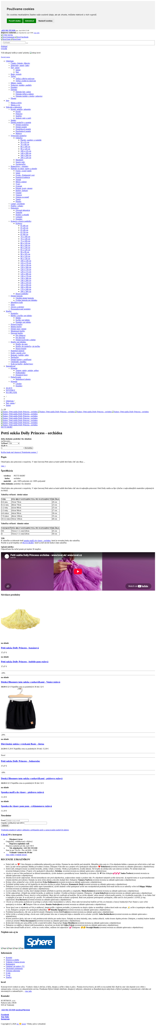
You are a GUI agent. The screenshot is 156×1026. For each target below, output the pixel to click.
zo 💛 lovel (21, 1024)
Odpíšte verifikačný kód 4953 (12, 823)
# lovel (4, 834)
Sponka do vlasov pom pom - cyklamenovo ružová (26, 806)
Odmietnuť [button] (29, 21)
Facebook (5, 1015)
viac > (3, 466)
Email (3, 820)
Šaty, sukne (10, 403)
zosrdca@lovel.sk (23, 1010)
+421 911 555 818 (8, 1010)
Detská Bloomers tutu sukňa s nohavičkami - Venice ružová (30, 682)
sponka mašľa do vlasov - (34, 541)
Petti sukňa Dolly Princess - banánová (20, 648)
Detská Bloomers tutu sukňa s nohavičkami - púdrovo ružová (32, 778)
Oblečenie (10, 401)
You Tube (5, 1017)
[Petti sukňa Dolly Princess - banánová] (20, 641)
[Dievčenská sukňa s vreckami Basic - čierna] (20, 730)
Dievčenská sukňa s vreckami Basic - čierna (22, 744)
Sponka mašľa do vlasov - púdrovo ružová (22, 792)
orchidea (47, 541)
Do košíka (28, 448)
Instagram (5, 1019)
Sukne (8, 405)
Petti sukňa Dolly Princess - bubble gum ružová (24, 661)
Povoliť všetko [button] (15, 21)
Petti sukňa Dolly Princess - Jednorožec (20, 761)
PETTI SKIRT (6, 427)
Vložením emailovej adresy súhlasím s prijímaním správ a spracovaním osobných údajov (35, 830)
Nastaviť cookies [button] (45, 21)
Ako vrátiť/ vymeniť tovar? (16, 855)
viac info (28, 991)
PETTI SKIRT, (28, 543)
